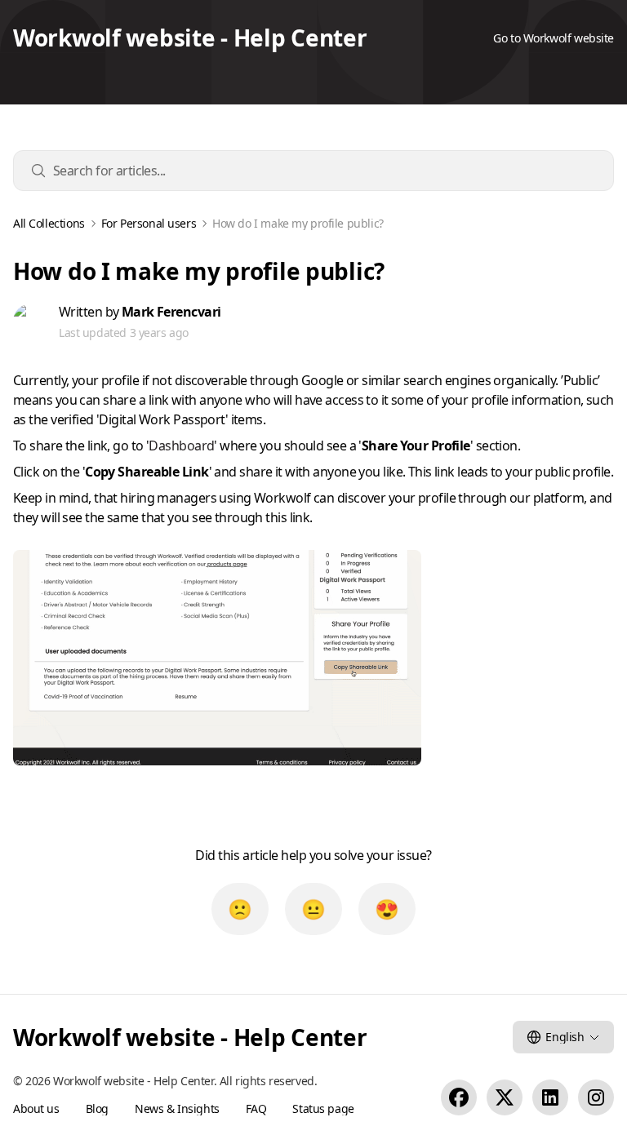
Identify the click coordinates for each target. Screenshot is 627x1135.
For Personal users (148, 223)
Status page (323, 1108)
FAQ (256, 1108)
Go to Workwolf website (553, 38)
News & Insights (177, 1108)
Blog (97, 1108)
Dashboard (181, 445)
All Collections (49, 223)
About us (36, 1108)
